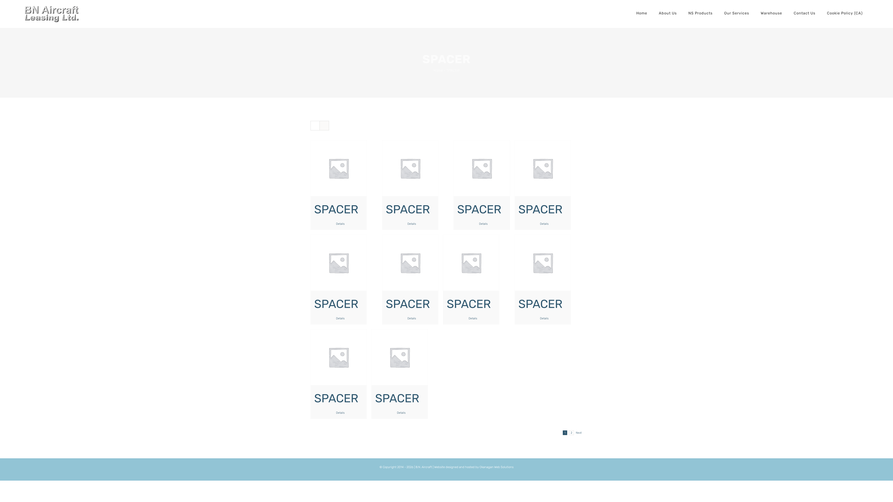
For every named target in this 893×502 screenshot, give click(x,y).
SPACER (336, 209)
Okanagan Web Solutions (496, 467)
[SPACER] (339, 168)
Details (340, 223)
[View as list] (324, 125)
